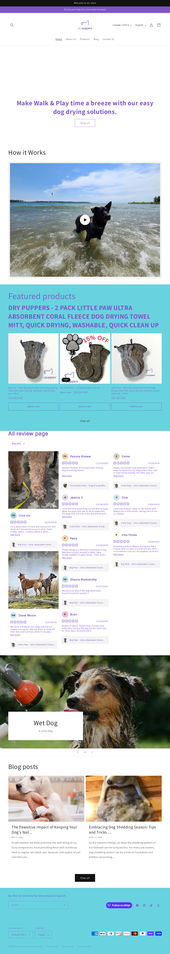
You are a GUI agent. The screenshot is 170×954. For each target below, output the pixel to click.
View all (85, 420)
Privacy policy (52, 946)
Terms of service (84, 946)
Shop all (85, 122)
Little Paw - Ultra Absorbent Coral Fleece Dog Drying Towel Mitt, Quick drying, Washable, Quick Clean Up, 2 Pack (135, 391)
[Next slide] (92, 752)
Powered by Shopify (34, 946)
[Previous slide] (77, 752)
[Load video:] (85, 220)
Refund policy (68, 946)
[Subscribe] (64, 905)
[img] (18, 522)
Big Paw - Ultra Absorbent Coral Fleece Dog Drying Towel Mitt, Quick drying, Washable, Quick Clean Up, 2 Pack (32, 391)
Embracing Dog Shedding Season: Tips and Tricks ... (122, 829)
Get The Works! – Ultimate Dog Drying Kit (80, 388)
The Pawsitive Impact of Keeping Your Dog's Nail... (44, 829)
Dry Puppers (20, 946)
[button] (12, 25)
